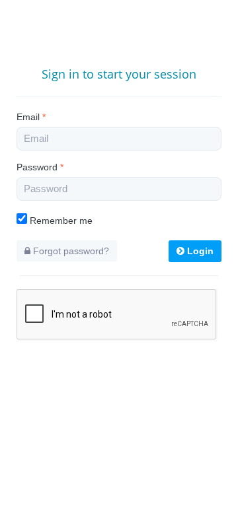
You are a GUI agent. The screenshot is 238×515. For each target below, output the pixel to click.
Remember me (60, 220)
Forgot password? (69, 251)
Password (40, 167)
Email (31, 117)
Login (199, 251)
